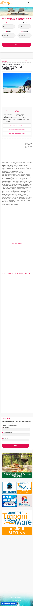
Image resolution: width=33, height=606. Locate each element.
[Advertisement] (13, 152)
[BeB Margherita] (9, 500)
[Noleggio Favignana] (9, 487)
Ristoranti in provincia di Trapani (17, 129)
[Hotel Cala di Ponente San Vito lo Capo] (24, 500)
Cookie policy (13, 605)
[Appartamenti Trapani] (17, 534)
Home (3, 60)
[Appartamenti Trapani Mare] (24, 487)
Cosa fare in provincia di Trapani (17, 133)
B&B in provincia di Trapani (16, 125)
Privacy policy (20, 605)
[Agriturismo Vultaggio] (17, 477)
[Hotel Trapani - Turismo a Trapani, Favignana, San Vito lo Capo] (6, 5)
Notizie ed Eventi (8, 60)
